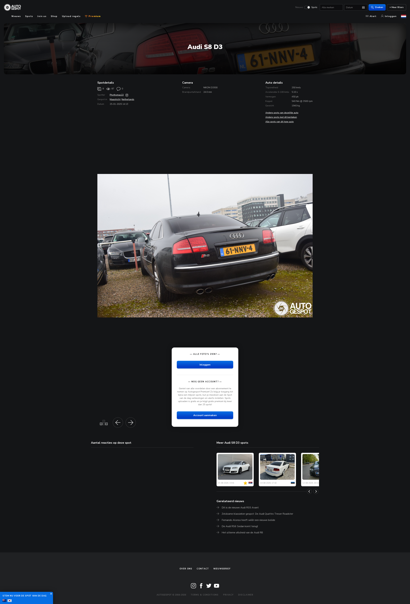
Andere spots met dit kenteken (281, 117)
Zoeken (379, 7)
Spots (314, 7)
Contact (203, 568)
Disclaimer (245, 594)
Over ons (186, 568)
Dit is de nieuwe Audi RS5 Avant (240, 507)
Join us (41, 16)
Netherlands (128, 99)
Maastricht (115, 99)
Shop (54, 16)
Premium (94, 16)
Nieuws (299, 7)
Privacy (228, 594)
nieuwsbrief (221, 568)
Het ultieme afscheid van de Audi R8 (242, 532)
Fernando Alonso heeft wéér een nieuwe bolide (248, 520)
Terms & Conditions (204, 594)
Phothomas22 (117, 94)
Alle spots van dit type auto (279, 121)
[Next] (316, 491)
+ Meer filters (397, 7)
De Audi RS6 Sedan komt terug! (240, 526)
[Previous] (309, 491)
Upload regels (71, 16)
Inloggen (391, 16)
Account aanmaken (205, 415)
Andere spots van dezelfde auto (281, 112)
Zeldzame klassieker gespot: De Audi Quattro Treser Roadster (257, 514)
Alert (373, 16)
